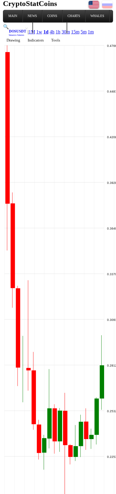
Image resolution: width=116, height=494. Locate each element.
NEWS (32, 16)
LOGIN (77, 27)
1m (91, 31)
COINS (52, 16)
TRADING (15, 27)
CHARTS (74, 16)
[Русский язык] (107, 6)
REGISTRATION (50, 27)
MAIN (12, 16)
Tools (55, 40)
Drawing (13, 40)
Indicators (36, 40)
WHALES (97, 16)
